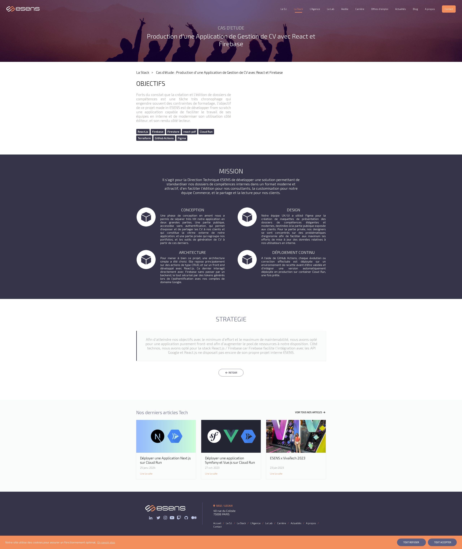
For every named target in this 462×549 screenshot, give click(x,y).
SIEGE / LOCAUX (224, 505)
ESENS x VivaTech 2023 (287, 458)
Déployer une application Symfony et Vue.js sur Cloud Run (230, 460)
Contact (449, 9)
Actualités (400, 9)
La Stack (298, 9)
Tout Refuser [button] (411, 542)
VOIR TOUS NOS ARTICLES (309, 412)
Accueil (217, 523)
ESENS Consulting (23, 9)
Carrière (359, 9)
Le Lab (330, 9)
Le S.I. (284, 9)
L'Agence (315, 9)
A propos (430, 9)
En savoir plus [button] (106, 542)
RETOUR (232, 372)
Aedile (344, 9)
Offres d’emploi (379, 9)
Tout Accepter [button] (442, 542)
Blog (415, 9)
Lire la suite (146, 473)
